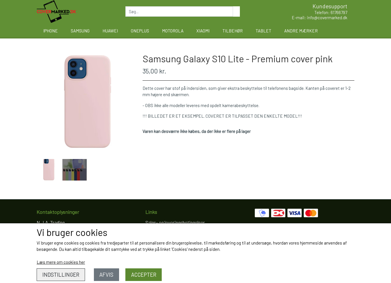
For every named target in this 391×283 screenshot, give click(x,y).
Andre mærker (301, 30)
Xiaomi (203, 30)
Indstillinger (60, 274)
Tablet (263, 30)
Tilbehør (232, 30)
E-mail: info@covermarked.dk (319, 17)
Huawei (110, 30)
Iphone (50, 30)
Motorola (172, 30)
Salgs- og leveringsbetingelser (175, 222)
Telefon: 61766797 (330, 12)
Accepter (143, 274)
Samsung (80, 30)
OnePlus (140, 30)
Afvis (106, 274)
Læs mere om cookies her (61, 262)
